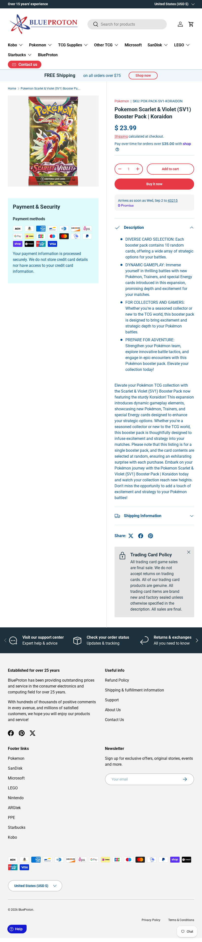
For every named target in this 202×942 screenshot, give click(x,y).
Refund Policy (117, 680)
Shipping (121, 136)
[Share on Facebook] (141, 536)
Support (112, 700)
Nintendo (16, 798)
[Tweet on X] (131, 536)
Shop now (143, 75)
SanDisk (15, 768)
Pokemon (122, 101)
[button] (191, 24)
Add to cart (170, 169)
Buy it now (154, 184)
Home (12, 88)
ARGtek (14, 807)
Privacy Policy (151, 920)
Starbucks (16, 827)
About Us (113, 709)
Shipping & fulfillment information (134, 690)
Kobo (12, 837)
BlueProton (48, 55)
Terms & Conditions (181, 920)
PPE (11, 817)
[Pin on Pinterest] (150, 536)
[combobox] (127, 24)
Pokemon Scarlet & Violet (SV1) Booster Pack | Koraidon (50, 88)
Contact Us (114, 719)
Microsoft (133, 45)
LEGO (13, 788)
